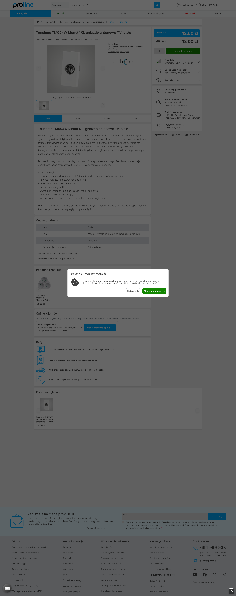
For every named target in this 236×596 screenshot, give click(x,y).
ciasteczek (109, 281)
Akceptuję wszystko (154, 291)
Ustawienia (133, 291)
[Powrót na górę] (231, 591)
